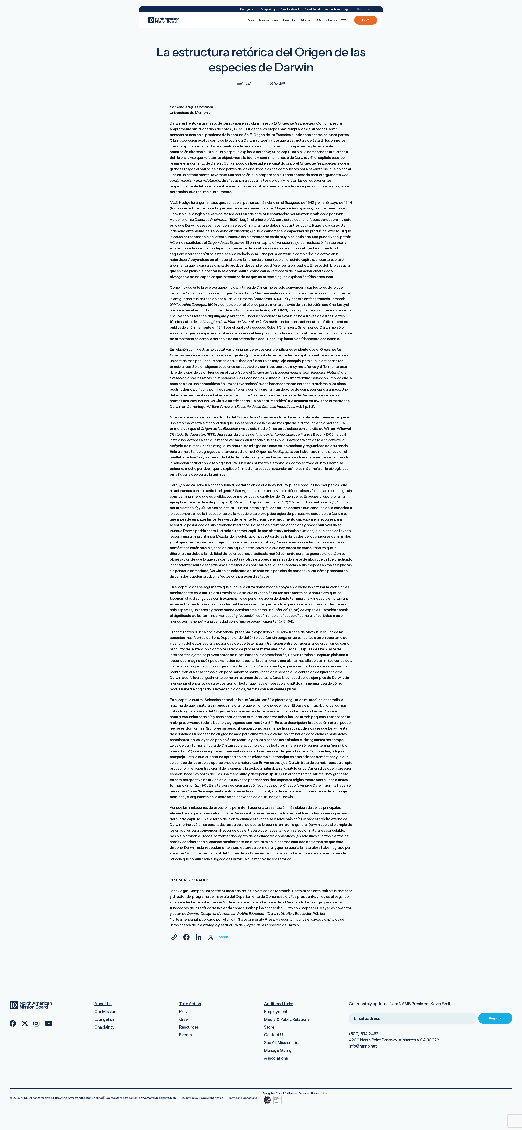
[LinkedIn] (198, 937)
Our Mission (105, 1011)
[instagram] (36, 1024)
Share (223, 937)
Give (366, 20)
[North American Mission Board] (163, 20)
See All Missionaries (282, 1042)
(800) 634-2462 (363, 1033)
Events (289, 20)
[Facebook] (186, 937)
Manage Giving (278, 1050)
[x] (25, 1023)
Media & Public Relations (286, 1019)
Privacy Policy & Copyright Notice (202, 1098)
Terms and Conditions (243, 1098)
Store (269, 1027)
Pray (250, 20)
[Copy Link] (174, 937)
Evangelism (247, 9)
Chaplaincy (268, 9)
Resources (268, 20)
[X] (211, 937)
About (306, 20)
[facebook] (13, 1023)
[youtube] (48, 1023)
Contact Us (274, 1034)
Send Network (290, 9)
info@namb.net (363, 1046)
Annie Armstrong (336, 9)
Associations (276, 1058)
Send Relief (312, 9)
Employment (276, 1011)
